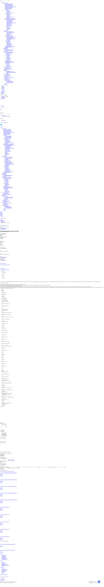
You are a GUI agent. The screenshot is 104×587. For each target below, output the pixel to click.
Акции (3, 86)
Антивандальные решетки (9, 145)
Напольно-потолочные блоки (9, 142)
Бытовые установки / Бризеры (9, 164)
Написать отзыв (3, 454)
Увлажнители (5, 76)
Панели (8, 26)
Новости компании (4, 569)
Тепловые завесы (7, 57)
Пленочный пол (7, 191)
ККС (4, 209)
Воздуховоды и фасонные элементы (10, 46)
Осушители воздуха (6, 67)
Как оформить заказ (4, 564)
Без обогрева (8, 59)
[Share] (1, 226)
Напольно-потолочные (10, 12)
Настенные (8, 10)
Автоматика (5, 198)
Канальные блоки (7, 141)
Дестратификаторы (9, 34)
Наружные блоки (7, 139)
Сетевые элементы (6, 166)
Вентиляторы (5, 48)
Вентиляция (3, 156)
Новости (3, 87)
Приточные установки (10, 36)
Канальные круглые (8, 158)
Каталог (3, 2)
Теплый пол (5, 190)
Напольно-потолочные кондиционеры (10, 6)
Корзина (2, 93)
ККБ (5, 83)
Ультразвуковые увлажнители (9, 77)
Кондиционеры (4, 128)
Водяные (6, 185)
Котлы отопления (6, 196)
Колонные (8, 17)
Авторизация (2, 455)
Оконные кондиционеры (8, 8)
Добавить (2, 238)
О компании (2, 567)
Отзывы (3, 568)
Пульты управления (8, 150)
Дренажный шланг (9, 20)
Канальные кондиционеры (7, 131)
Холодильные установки (7, 79)
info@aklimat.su (3, 120)
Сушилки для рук (6, 69)
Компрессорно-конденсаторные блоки (10, 18)
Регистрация (2, 456)
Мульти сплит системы (7, 134)
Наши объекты (4, 571)
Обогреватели (5, 51)
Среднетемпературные (8, 207)
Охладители (8, 42)
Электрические (9, 53)
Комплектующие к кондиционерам (10, 19)
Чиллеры (6, 84)
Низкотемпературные (10, 82)
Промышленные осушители (9, 68)
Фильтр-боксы (9, 43)
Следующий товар (3, 229)
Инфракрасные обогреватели (9, 52)
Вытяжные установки (8, 163)
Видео (3, 573)
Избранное (2, 92)
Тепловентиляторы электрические (10, 62)
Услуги (3, 85)
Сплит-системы (7, 80)
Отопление (5, 70)
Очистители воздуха (8, 75)
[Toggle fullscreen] (2, 226)
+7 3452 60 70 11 (3, 97)
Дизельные (8, 64)
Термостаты (6, 199)
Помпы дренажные (9, 25)
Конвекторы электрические (7, 177)
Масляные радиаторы (8, 60)
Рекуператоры (9, 45)
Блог (2, 572)
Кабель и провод (9, 23)
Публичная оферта (4, 570)
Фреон (8, 29)
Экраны (6, 155)
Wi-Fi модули (8, 24)
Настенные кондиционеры (7, 129)
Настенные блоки (7, 140)
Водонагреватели (4, 174)
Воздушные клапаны (8, 169)
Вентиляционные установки (8, 161)
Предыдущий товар (3, 228)
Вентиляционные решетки (7, 172)
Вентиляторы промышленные (9, 31)
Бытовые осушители (6, 193)
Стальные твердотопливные (11, 71)
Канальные (8, 16)
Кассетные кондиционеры (8, 5)
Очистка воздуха (6, 74)
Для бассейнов (9, 39)
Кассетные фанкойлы (8, 136)
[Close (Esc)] (0, 226)
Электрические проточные (9, 50)
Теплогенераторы (6, 188)
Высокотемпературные (10, 81)
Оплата (3, 562)
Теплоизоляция (7, 153)
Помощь (3, 88)
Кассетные (8, 11)
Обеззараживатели (6, 201)
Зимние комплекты (8, 147)
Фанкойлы (6, 9)
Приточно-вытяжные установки (11, 37)
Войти (1, 462)
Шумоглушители (9, 44)
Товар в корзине (2, 259)
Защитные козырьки (9, 21)
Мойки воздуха (7, 78)
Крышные (8, 33)
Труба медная (9, 28)
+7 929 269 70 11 (2, 98)
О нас (3, 89)
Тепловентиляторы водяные (9, 61)
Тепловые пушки (6, 180)
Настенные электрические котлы (11, 72)
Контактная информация (3, 574)
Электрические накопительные (9, 49)
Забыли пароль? (12, 460)
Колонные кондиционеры (8, 7)
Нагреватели (8, 41)
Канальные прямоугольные (10, 32)
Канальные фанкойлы (8, 137)
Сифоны (8, 27)
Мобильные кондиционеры (9, 4)
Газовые (8, 54)
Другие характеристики (3, 257)
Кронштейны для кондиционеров (11, 22)
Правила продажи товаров (5, 565)
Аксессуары (8, 35)
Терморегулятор (9, 66)
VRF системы (7, 13)
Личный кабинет (3, 91)
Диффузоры (6, 47)
